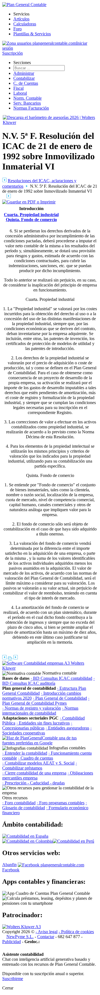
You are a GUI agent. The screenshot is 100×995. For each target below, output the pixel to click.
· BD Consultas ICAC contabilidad (61, 678)
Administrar (23, 73)
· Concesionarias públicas (37, 725)
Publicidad (11, 941)
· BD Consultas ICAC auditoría (48, 681)
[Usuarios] (39, 43)
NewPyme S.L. (20, 936)
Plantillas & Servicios (32, 33)
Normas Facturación (31, 108)
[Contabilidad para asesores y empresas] (24, 4)
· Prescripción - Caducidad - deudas (33, 783)
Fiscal (18, 88)
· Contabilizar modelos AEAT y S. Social (38, 763)
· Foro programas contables (60, 802)
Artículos (21, 19)
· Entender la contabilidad (24, 753)
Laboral (20, 93)
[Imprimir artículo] (29, 201)
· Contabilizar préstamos (39, 765)
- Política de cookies (76, 931)
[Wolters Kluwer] (21, 926)
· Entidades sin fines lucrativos (43, 723)
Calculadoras (24, 24)
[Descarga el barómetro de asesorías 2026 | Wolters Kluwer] (50, 122)
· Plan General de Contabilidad (60, 698)
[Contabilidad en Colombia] (27, 841)
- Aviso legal (47, 931)
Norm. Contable (27, 98)
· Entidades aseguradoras (67, 728)
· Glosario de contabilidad (44, 805)
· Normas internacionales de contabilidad (40, 710)
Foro (17, 28)
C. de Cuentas (25, 83)
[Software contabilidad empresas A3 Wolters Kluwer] (44, 668)
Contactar (45, 936)
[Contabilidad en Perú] (73, 841)
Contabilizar (24, 78)
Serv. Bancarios (27, 103)
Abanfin (9, 864)
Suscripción (12, 53)
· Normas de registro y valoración (31, 708)
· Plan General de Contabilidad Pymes (45, 700)
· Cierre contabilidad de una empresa (34, 773)
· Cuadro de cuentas (35, 758)
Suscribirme (12, 978)
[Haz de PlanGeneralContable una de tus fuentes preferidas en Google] (44, 743)
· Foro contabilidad (19, 802)
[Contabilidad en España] (25, 836)
